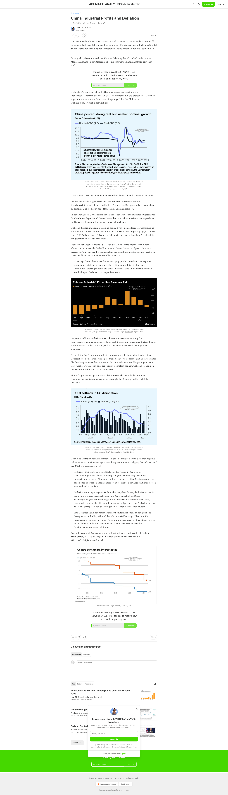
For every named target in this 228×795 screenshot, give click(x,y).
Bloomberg (129, 331)
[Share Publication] (198, 4)
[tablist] (81, 654)
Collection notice (133, 778)
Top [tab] (73, 684)
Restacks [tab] (86, 654)
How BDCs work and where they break (86, 697)
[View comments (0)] (78, 35)
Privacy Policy (132, 747)
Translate (76, 14)
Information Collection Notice (113, 747)
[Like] (73, 35)
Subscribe (208, 4)
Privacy (116, 778)
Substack (102, 790)
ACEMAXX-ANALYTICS (83, 28)
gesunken (75, 45)
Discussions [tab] (89, 684)
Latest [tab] (79, 684)
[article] (114, 696)
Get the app (126, 784)
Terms (122, 778)
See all (75, 742)
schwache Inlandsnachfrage (128, 62)
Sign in (221, 4)
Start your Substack (108, 784)
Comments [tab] (76, 654)
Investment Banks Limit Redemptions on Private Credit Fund (100, 692)
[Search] (193, 4)
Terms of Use (125, 744)
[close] (137, 709)
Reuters (117, 605)
